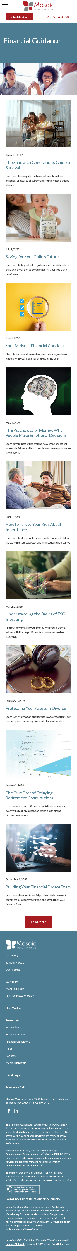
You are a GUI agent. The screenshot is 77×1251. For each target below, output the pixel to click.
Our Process (13, 969)
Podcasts (11, 1055)
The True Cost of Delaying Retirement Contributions (29, 795)
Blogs (9, 1048)
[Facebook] (9, 1111)
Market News (14, 1027)
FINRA (57, 1154)
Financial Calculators (18, 1041)
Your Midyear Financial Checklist (35, 345)
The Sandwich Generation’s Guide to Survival (38, 165)
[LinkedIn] (16, 1111)
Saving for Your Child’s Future (32, 256)
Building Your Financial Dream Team (38, 886)
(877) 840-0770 (58, 17)
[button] (19, 17)
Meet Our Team (15, 988)
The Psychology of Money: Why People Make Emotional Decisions (36, 432)
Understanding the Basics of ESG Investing (35, 616)
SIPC (65, 1154)
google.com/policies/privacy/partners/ (25, 1221)
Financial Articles (16, 1034)
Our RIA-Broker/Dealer (20, 995)
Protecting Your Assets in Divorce (36, 708)
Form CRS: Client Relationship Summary (33, 1199)
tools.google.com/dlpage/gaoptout (24, 1229)
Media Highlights (16, 1062)
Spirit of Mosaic (15, 962)
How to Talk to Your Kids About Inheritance (33, 527)
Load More (38, 922)
